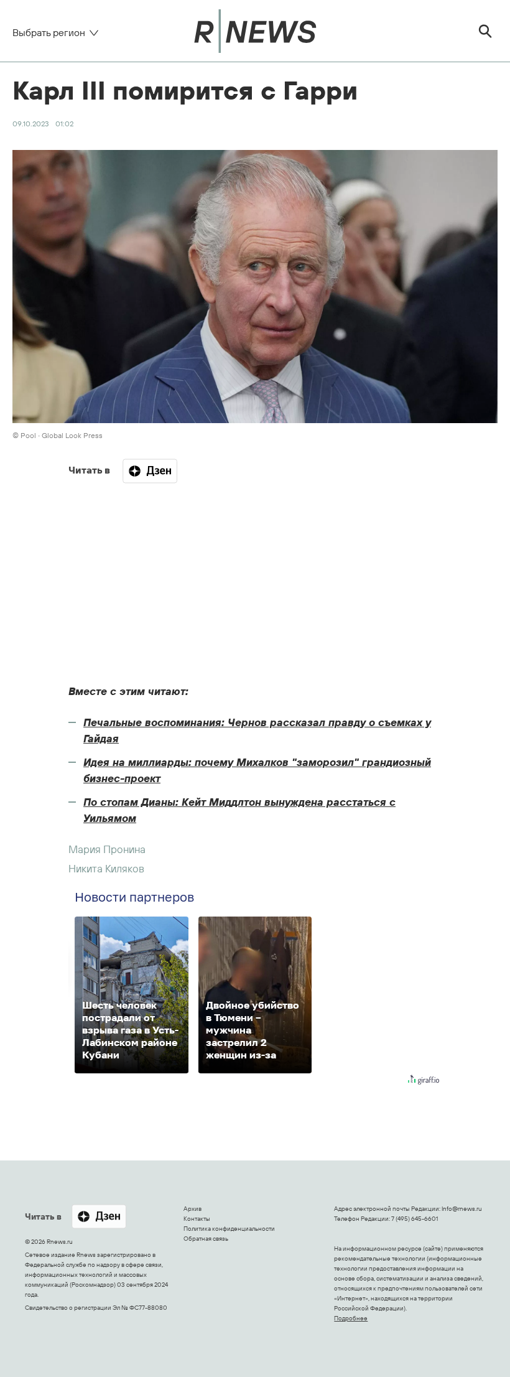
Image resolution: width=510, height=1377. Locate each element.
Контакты (196, 1219)
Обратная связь (205, 1239)
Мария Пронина (107, 849)
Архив (192, 1209)
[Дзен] (150, 471)
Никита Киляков (106, 868)
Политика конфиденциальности (229, 1229)
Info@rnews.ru (462, 1209)
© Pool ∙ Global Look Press (57, 435)
